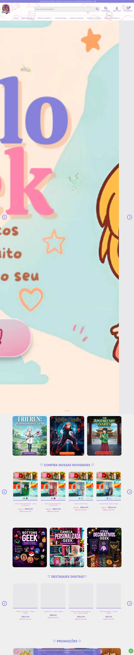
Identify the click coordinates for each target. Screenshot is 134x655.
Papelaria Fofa (27, 18)
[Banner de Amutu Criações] (30, 436)
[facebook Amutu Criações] (5, 1)
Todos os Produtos (94, 18)
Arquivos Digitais (44, 18)
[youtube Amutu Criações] (8, 1)
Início (16, 18)
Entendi (67, 652)
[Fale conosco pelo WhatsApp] (131, 651)
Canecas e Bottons (111, 18)
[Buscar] (97, 9)
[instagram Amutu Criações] (2, 1)
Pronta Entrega (60, 18)
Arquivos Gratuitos (77, 18)
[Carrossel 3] (67, 217)
